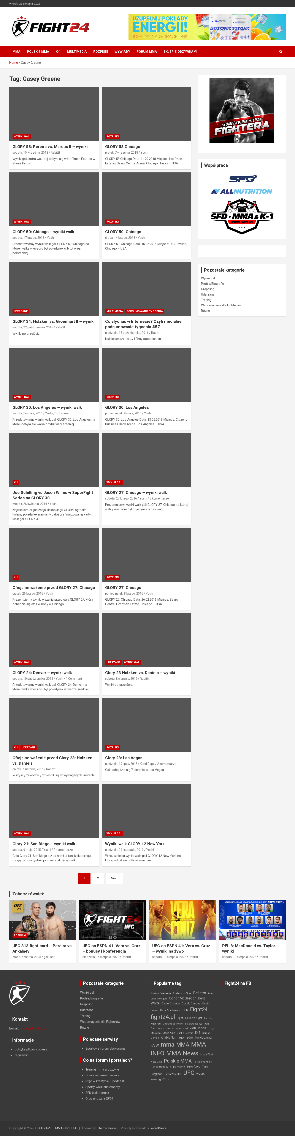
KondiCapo (147, 763)
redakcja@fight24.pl (33, 1028)
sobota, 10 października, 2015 (33, 678)
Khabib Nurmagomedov (177, 1037)
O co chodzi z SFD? (99, 1099)
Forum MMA (147, 52)
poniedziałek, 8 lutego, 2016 (124, 593)
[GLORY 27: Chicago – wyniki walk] (147, 460)
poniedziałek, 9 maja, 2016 (123, 413)
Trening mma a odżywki (102, 1069)
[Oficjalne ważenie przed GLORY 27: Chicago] (54, 555)
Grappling (207, 289)
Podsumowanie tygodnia (145, 311)
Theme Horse (107, 1128)
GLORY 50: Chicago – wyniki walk (43, 231)
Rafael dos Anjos (203, 1061)
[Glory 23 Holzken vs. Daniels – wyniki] (147, 640)
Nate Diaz (156, 1061)
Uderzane (21, 311)
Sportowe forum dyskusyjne (105, 1048)
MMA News (182, 1053)
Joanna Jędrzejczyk (177, 1028)
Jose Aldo (169, 1032)
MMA (17, 52)
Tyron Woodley (172, 1074)
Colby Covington (159, 998)
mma (167, 1044)
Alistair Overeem (161, 993)
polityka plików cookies (31, 1049)
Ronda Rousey (159, 1066)
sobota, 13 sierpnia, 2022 (169, 957)
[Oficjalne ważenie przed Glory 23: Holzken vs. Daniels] (54, 725)
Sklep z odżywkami (180, 52)
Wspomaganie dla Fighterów (221, 305)
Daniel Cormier (171, 1003)
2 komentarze (166, 763)
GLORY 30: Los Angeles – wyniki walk (47, 407)
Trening (206, 300)
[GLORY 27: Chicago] (147, 555)
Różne (205, 311)
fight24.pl (163, 1016)
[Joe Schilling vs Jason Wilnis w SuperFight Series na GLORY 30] (54, 460)
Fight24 (199, 1009)
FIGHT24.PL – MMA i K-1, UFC (56, 1128)
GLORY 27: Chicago (123, 587)
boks (211, 993)
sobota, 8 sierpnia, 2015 (121, 678)
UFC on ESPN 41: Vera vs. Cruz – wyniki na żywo (181, 948)
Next (114, 878)
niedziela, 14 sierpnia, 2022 (100, 957)
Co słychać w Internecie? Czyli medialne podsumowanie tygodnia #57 (143, 324)
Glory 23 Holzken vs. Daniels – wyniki (140, 672)
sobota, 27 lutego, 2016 (121, 498)
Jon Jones (198, 1028)
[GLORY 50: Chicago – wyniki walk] (54, 199)
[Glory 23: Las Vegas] (147, 725)
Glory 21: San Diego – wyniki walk (44, 843)
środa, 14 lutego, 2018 (120, 237)
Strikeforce (193, 1066)
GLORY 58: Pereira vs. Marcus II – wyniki (50, 146)
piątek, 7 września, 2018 (121, 152)
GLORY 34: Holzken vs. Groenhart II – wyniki (54, 321)
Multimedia (77, 52)
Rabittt (55, 152)
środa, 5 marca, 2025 (27, 957)
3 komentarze (159, 498)
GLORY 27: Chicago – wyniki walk (136, 492)
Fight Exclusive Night (189, 1018)
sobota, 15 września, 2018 (30, 152)
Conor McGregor (182, 998)
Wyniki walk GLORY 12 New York (135, 843)
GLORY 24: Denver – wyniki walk (42, 672)
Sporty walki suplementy (103, 1087)
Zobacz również (28, 893)
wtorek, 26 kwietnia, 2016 (30, 504)
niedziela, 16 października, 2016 (127, 332)
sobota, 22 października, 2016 (33, 327)
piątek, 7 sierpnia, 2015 (28, 769)
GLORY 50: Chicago (123, 231)
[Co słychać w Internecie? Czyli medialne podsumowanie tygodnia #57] (147, 289)
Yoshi (144, 152)
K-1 (58, 52)
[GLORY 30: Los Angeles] (147, 375)
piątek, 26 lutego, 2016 (28, 593)
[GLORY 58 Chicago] (147, 114)
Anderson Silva (182, 993)
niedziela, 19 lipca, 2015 (121, 763)
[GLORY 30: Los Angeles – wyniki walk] (54, 375)
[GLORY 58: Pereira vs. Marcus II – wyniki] (54, 114)
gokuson (49, 957)
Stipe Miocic (177, 1066)
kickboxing (203, 1037)
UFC (188, 1072)
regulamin (22, 1055)
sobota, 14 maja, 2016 (28, 413)
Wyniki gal (21, 136)
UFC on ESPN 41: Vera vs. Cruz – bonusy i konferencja (111, 948)
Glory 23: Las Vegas (123, 757)
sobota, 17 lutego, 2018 (28, 237)
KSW (155, 1045)
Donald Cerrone (191, 1003)
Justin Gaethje (185, 1033)
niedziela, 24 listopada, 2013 (124, 849)
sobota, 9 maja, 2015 (27, 849)
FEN (185, 1010)
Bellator (199, 993)
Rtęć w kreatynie (97, 1081)
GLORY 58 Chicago (122, 146)
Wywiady (122, 52)
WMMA (200, 1074)
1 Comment (63, 413)
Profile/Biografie (212, 284)
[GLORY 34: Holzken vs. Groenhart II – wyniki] (54, 289)
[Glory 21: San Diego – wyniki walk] (54, 811)
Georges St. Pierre (172, 1023)
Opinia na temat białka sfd (104, 1075)
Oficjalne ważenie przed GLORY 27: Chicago (54, 587)
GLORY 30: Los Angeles (127, 407)
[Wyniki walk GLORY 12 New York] (147, 811)
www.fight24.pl (160, 1079)
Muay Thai (206, 1054)
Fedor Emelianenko (170, 1010)
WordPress (158, 1128)
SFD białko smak (97, 1093)
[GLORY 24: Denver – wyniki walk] (54, 640)
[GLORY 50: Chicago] (147, 199)
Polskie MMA (38, 52)
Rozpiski (100, 52)
